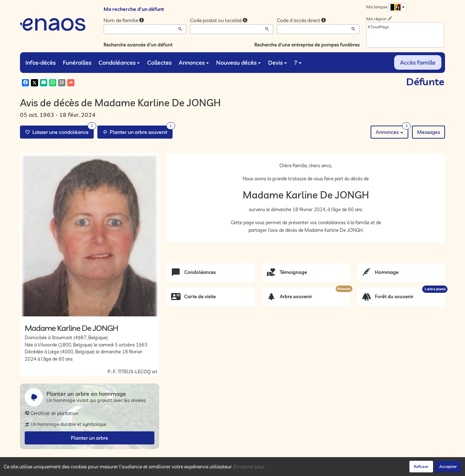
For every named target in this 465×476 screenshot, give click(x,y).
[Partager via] (70, 82)
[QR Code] (61, 82)
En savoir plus (249, 466)
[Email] (43, 82)
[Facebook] (25, 82)
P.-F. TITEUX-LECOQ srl (132, 371)
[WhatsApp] (52, 82)
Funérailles (77, 62)
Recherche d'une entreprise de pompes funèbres (307, 45)
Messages (428, 132)
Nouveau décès (236, 62)
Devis (275, 62)
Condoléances (117, 62)
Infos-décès (40, 62)
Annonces (192, 62)
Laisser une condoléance (61, 130)
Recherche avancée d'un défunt (138, 45)
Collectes (159, 62)
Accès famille (418, 62)
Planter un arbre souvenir (140, 130)
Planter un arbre (89, 438)
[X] (34, 82)
